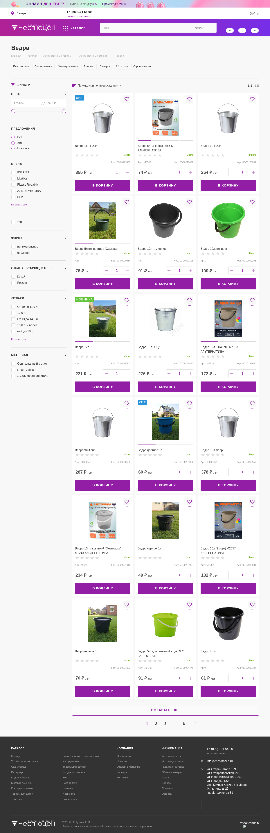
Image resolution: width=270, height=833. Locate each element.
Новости (122, 761)
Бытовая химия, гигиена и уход (81, 756)
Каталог (17, 748)
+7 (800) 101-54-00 (79, 11)
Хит (65, 777)
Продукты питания (74, 772)
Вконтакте (205, 805)
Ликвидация (70, 799)
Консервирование (22, 788)
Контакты (122, 777)
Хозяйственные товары (25, 761)
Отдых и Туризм (20, 777)
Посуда (15, 756)
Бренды (166, 782)
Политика (167, 788)
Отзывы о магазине (128, 766)
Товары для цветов (74, 766)
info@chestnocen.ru (220, 761)
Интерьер (17, 772)
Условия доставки (172, 761)
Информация (172, 748)
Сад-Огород (18, 766)
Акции (165, 777)
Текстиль (16, 799)
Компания (125, 748)
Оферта (167, 793)
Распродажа (70, 782)
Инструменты (71, 761)
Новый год (69, 793)
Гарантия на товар (173, 766)
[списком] (257, 85)
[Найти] (212, 28)
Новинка (68, 788)
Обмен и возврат (172, 772)
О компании (124, 756)
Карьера (122, 772)
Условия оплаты (171, 756)
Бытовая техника (21, 782)
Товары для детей (22, 793)
